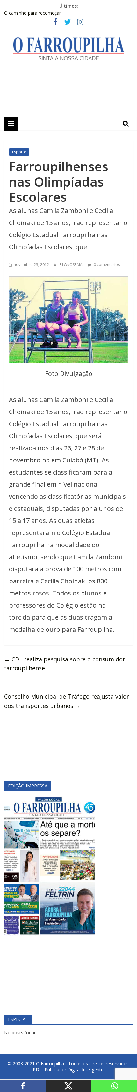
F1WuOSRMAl (72, 264)
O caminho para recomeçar (32, 13)
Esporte (19, 152)
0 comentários (106, 264)
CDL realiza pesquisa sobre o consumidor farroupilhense (64, 663)
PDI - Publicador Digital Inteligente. (69, 1070)
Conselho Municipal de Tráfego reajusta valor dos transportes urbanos (66, 701)
